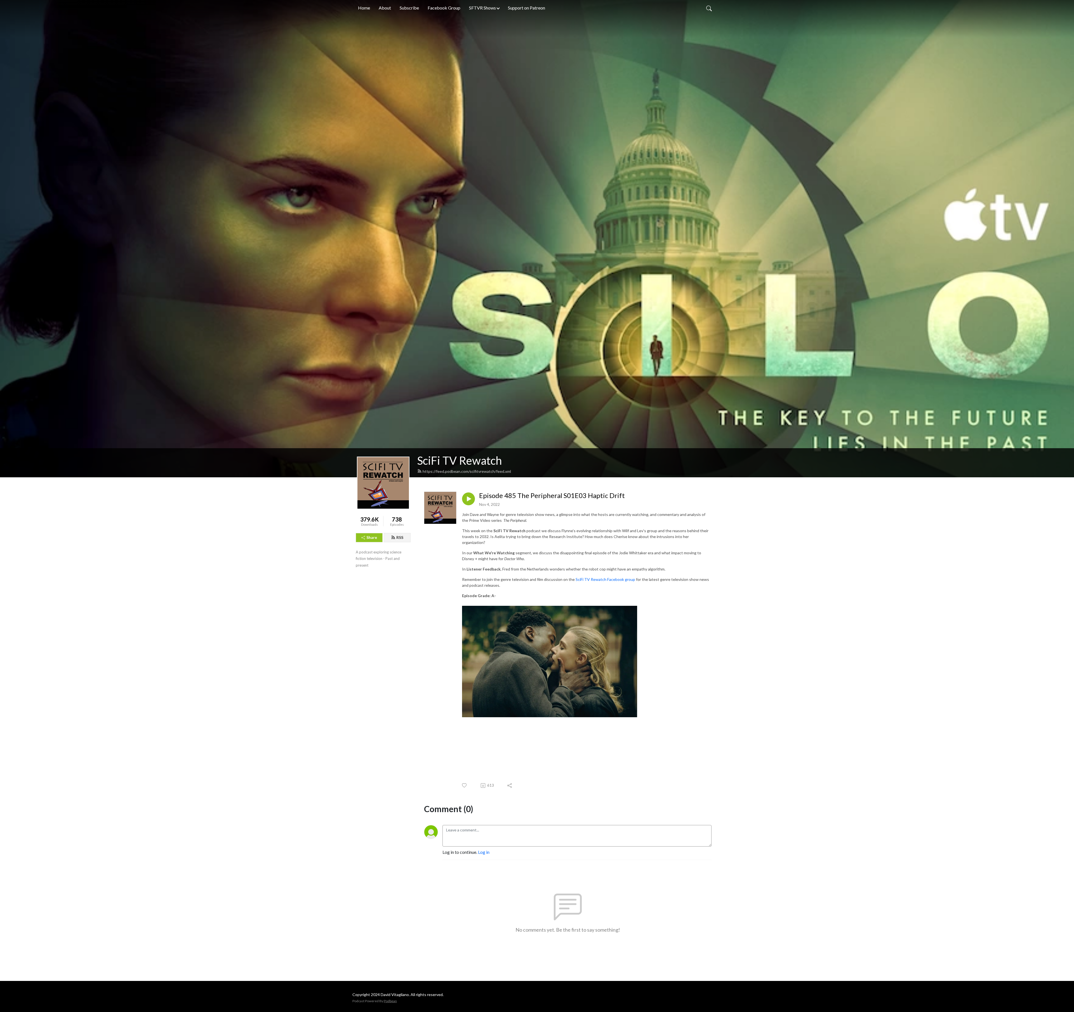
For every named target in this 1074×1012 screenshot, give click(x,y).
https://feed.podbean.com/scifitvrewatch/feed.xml (467, 471)
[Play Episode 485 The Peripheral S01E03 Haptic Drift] (468, 498)
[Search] (709, 7)
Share (371, 537)
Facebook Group (444, 7)
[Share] (510, 785)
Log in (483, 852)
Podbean (390, 1001)
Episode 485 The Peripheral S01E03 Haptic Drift (552, 495)
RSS (399, 537)
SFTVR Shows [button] (482, 7)
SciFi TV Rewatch (459, 460)
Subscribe (409, 7)
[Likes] (464, 785)
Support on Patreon (526, 7)
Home (364, 7)
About (385, 7)
